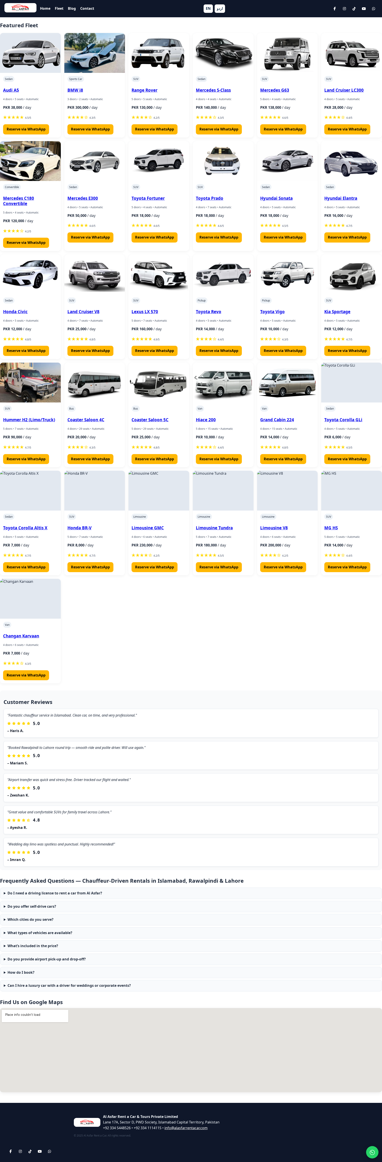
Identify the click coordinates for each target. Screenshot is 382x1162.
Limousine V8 (274, 527)
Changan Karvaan (21, 636)
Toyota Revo (208, 311)
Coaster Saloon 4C (85, 419)
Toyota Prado (209, 198)
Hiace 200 (206, 419)
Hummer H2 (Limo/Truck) (29, 419)
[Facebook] (335, 9)
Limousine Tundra (214, 527)
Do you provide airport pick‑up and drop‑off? (47, 959)
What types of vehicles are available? (40, 932)
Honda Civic (15, 311)
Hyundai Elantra (340, 198)
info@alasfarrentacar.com (186, 1127)
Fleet (59, 8)
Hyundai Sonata (276, 198)
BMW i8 (75, 90)
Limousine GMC (148, 527)
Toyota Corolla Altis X (25, 527)
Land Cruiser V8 (83, 311)
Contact (87, 8)
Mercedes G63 (274, 90)
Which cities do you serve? (30, 919)
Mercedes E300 (82, 198)
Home (45, 8)
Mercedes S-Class (213, 90)
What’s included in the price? (33, 945)
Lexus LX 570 (145, 311)
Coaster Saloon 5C (150, 419)
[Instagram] (344, 9)
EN (208, 8)
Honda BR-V (79, 527)
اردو (220, 8)
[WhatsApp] (374, 9)
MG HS (331, 527)
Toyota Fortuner (148, 198)
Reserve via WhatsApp (26, 129)
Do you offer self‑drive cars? (32, 906)
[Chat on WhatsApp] (372, 1152)
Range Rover (144, 90)
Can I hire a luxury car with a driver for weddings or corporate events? (69, 985)
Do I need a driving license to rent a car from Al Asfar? (55, 893)
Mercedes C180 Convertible (18, 200)
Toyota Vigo (272, 311)
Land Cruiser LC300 (344, 90)
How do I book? (21, 972)
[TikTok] (354, 9)
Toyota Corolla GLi (343, 419)
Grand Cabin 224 (277, 419)
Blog (72, 8)
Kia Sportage (337, 311)
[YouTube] (364, 9)
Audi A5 (11, 90)
